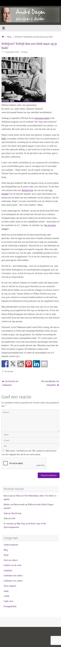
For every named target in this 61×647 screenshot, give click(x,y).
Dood (6, 555)
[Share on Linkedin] (36, 363)
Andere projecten (11, 544)
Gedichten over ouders (13, 575)
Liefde (6, 596)
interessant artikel (41, 118)
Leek (13, 518)
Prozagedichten (10, 606)
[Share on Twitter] (12, 363)
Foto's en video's (11, 560)
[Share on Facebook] (5, 363)
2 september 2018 (12, 52)
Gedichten (8, 570)
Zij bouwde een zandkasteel (10, 383)
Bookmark (9, 371)
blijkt (3, 138)
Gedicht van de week (12, 565)
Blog (9, 37)
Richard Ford (27, 190)
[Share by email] (44, 363)
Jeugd (6, 591)
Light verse (8, 601)
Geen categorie (10, 586)
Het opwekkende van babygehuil (50, 383)
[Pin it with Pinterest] (28, 363)
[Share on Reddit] (20, 363)
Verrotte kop (16, 513)
